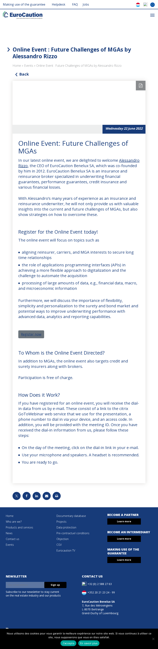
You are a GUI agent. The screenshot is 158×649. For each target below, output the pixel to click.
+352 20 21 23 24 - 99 (101, 592)
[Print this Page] (57, 496)
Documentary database (71, 516)
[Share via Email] (47, 496)
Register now (31, 334)
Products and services (19, 527)
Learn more (124, 521)
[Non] (153, 639)
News (9, 533)
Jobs (86, 4)
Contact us (12, 539)
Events (28, 65)
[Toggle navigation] (152, 14)
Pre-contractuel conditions (72, 533)
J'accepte (68, 643)
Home (17, 65)
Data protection (66, 527)
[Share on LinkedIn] (37, 496)
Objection (62, 539)
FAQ (75, 4)
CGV (59, 545)
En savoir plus (89, 643)
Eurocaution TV (65, 550)
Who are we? (14, 521)
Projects (61, 521)
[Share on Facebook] (27, 496)
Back (24, 74)
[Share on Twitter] (17, 496)
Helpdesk (58, 4)
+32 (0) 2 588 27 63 (99, 584)
